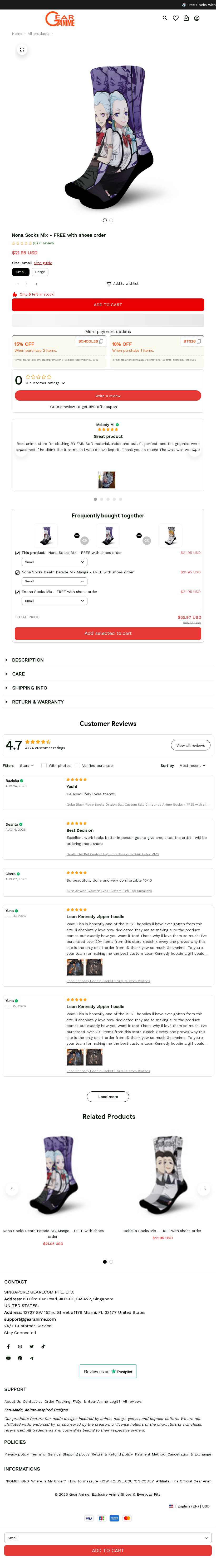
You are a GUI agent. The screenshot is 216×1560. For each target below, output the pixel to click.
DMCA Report (16, 1506)
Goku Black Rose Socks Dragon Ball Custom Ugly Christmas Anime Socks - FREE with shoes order (138, 805)
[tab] (104, 220)
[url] (30, 1319)
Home (17, 33)
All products (39, 33)
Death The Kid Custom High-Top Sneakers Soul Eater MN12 (113, 854)
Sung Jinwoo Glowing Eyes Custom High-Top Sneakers (109, 891)
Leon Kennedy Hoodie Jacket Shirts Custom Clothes (108, 981)
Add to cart (108, 1550)
